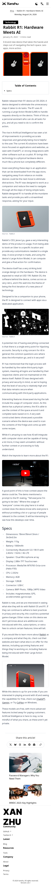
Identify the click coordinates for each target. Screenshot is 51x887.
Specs (9, 90)
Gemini (5, 702)
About (5, 861)
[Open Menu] (47, 3)
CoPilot (20, 702)
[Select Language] (41, 3)
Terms (5, 874)
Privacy (6, 870)
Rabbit (42, 634)
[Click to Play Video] (25, 473)
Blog (12, 11)
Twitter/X (8, 835)
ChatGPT (40, 698)
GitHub (7, 831)
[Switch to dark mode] (36, 4)
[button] (25, 473)
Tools (5, 853)
